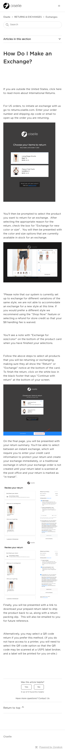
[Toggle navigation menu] (59, 5)
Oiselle (6, 17)
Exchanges (51, 17)
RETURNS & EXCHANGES (28, 17)
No (39, 687)
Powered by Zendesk (50, 747)
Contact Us (44, 698)
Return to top (12, 708)
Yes (26, 687)
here (59, 89)
